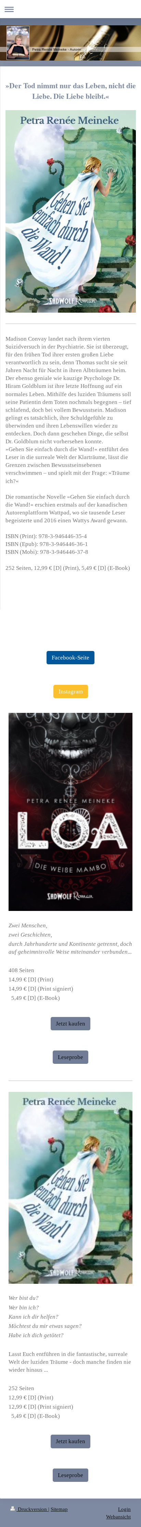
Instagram (71, 691)
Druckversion (32, 1509)
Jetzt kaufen (70, 1023)
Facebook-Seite (70, 657)
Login (124, 1509)
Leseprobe (70, 1057)
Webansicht (118, 1516)
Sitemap (59, 1509)
